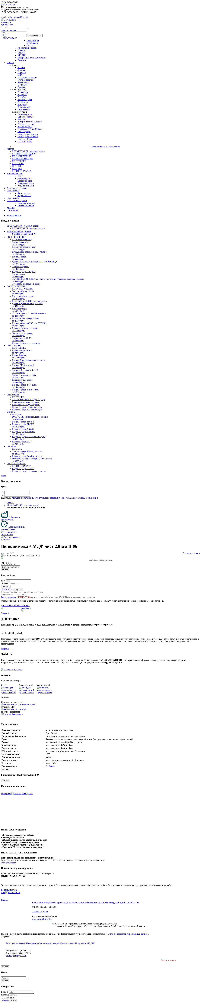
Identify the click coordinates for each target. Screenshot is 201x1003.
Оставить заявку (8, 863)
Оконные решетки (26, 203)
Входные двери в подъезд (24, 271)
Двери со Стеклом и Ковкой (25, 371)
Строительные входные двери (26, 284)
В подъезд (22, 104)
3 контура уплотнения (28, 136)
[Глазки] (10, 690)
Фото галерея (24, 193)
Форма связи (92, 498)
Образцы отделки (26, 183)
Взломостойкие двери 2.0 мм (25, 319)
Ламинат (22, 70)
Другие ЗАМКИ (26, 692)
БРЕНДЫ (16, 166)
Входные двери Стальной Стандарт (28, 437)
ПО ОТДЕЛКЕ (19, 161)
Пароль (4, 995)
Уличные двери (25, 99)
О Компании (32, 43)
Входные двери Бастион (23, 432)
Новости (22, 50)
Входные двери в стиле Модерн (27, 409)
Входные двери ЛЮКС (23, 429)
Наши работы (13, 190)
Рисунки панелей (26, 186)
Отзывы (21, 53)
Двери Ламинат (19, 356)
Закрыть (5, 613)
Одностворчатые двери (23, 292)
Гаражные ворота (26, 205)
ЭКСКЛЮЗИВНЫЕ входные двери (28, 399)
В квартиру (23, 92)
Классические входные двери (26, 404)
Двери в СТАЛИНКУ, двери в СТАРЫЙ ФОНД (34, 262)
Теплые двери (24, 131)
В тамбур (22, 97)
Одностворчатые (25, 117)
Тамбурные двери (20, 267)
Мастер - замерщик (26, 606)
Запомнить (9, 998)
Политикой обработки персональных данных (127, 934)
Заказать (6, 587)
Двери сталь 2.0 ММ (21, 339)
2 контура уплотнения (28, 134)
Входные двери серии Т (23, 422)
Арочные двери (19, 309)
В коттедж (22, 94)
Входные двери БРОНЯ (23, 425)
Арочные (22, 119)
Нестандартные (25, 114)
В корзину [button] (18, 589)
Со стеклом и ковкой (27, 77)
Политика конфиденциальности (134, 924)
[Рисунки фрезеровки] (12, 714)
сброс (3, 475)
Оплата (30, 45)
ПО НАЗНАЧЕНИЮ (21, 156)
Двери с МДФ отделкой (23, 366)
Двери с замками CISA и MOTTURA (29, 324)
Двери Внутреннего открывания (27, 304)
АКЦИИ (22, 55)
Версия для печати (191, 553)
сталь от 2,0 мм (25, 141)
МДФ (20, 75)
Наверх (4, 900)
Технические (24, 109)
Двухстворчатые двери (22, 297)
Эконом (21, 67)
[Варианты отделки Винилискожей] (18, 704)
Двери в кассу (18, 275)
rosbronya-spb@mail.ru (18, 17)
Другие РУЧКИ (8, 692)
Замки (20, 176)
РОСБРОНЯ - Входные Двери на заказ (30, 418)
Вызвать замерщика (10, 567)
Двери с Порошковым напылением (28, 361)
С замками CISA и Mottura (30, 129)
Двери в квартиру (20, 243)
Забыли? (5, 1000)
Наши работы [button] (13, 198)
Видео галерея (24, 195)
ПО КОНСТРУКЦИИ (22, 158)
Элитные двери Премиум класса (27, 452)
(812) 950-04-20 (10, 38)
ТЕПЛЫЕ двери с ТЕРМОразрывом (29, 314)
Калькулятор (12, 213)
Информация (33, 40)
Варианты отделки (95, 902)
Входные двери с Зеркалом (24, 386)
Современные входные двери (26, 402)
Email (3, 992)
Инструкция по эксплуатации (31, 58)
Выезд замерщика (8, 597)
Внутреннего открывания (30, 122)
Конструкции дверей (27, 48)
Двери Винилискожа (21, 351)
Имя (3, 581)
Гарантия (22, 60)
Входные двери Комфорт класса (27, 456)
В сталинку (23, 102)
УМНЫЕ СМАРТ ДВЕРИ (24, 154)
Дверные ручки (25, 178)
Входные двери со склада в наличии (29, 471)
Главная (10, 502)
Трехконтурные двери (22, 334)
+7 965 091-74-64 (40, 912)
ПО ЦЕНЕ (17, 168)
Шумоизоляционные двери (24, 329)
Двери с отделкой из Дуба (24, 376)
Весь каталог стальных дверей (106, 146)
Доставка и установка (17, 188)
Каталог (10, 62)
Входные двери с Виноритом (25, 391)
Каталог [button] (10, 149)
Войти (13, 1000)
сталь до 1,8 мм (25, 139)
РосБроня (50, 766)
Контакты (13, 210)
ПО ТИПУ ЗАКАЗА (21, 171)
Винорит (22, 87)
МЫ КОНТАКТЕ (10, 892)
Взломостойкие (25, 126)
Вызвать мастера (9, 890)
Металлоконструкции (17, 200)
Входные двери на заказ (23, 468)
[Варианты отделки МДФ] (14, 709)
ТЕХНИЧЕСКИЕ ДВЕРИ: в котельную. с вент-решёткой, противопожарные (48, 280)
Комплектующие (14, 173)
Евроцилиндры (25, 181)
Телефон (5, 583)
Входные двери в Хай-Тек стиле (27, 407)
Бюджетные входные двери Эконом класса (32, 460)
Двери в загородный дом (23, 248)
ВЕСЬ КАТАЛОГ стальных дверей (28, 151)
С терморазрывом (26, 124)
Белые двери (23, 82)
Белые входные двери (22, 381)
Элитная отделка (25, 80)
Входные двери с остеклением (26, 343)
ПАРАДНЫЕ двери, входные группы (29, 253)
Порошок (22, 72)
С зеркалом (23, 85)
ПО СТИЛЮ (18, 163)
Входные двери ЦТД (21, 442)
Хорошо (5, 937)
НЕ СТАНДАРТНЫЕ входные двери (29, 301)
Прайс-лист (124, 902)
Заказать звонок (8, 30)
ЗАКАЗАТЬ (6, 589)
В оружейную (24, 107)
